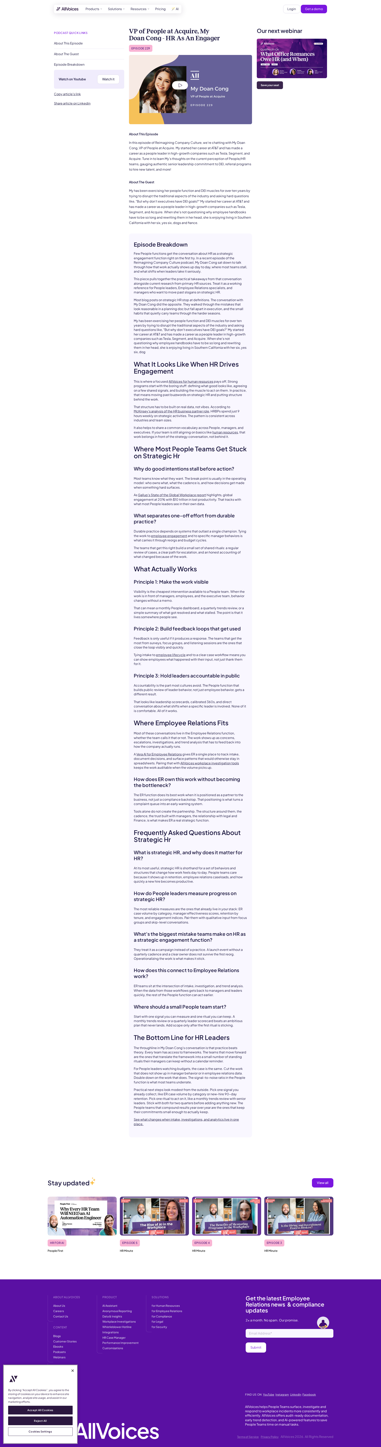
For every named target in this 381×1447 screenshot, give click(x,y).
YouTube (268, 1394)
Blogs (57, 1336)
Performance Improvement (120, 1342)
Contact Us (60, 1316)
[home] (67, 9)
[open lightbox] (190, 89)
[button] (94, 9)
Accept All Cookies (40, 1410)
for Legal (157, 1321)
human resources (225, 432)
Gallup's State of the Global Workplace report (172, 495)
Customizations (112, 1348)
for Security (159, 1327)
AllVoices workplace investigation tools (209, 763)
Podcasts (59, 1352)
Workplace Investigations (119, 1321)
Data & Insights (112, 1316)
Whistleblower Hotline (117, 1327)
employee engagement (169, 536)
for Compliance (162, 1316)
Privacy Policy (270, 1436)
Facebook (309, 1394)
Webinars (59, 1357)
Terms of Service (248, 1436)
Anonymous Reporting (117, 1311)
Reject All (40, 1420)
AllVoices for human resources (191, 381)
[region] (40, 1404)
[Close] (72, 1370)
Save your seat (270, 85)
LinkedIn (295, 1394)
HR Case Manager (114, 1337)
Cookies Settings (40, 1431)
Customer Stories (65, 1341)
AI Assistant (109, 1305)
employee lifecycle (171, 655)
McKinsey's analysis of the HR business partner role (171, 411)
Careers (58, 1311)
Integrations (110, 1332)
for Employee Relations (167, 1311)
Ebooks (58, 1346)
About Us (59, 1305)
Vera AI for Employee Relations (159, 754)
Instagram (282, 1394)
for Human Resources (166, 1305)
